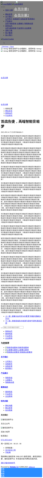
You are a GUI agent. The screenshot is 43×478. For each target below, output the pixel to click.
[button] (5, 46)
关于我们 (4, 357)
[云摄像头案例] (11, 350)
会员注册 (4, 78)
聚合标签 (8, 408)
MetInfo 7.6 (14, 467)
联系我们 (8, 368)
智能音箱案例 (23, 347)
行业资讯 (8, 115)
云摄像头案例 (23, 350)
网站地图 (8, 406)
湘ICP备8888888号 (8, 463)
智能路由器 (9, 382)
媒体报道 (8, 334)
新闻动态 (8, 113)
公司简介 (8, 361)
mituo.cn (32, 467)
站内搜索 (8, 410)
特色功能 (4, 401)
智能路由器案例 (26, 352)
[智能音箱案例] (11, 347)
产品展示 (4, 373)
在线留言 (8, 364)
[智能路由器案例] (12, 352)
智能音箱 (8, 378)
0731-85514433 (6, 440)
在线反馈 (8, 366)
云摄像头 (8, 380)
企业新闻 (8, 338)
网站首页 (8, 111)
